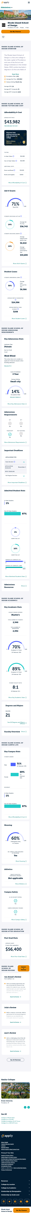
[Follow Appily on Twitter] (9, 1201)
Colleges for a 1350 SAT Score (9, 1123)
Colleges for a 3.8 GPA (7, 1119)
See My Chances (15, 31)
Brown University (7, 1101)
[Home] (5, 2)
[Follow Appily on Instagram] (4, 1201)
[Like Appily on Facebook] (15, 1201)
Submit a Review (23, 968)
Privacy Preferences (6, 1169)
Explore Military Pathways (10, 142)
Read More (15, 74)
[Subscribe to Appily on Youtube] (27, 1201)
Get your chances (15, 397)
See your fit (7, 366)
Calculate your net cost (10, 126)
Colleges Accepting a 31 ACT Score (10, 1121)
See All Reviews (15, 1060)
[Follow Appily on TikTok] (21, 1201)
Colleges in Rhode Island (7, 1117)
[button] (3, 37)
